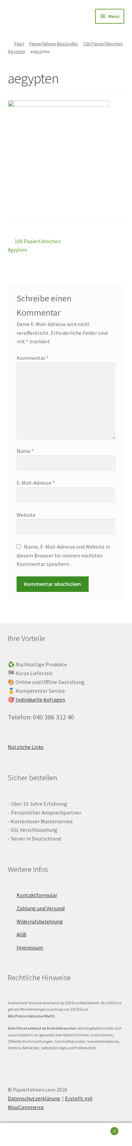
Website (26, 514)
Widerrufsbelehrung (40, 921)
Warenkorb (101, 1128)
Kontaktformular (37, 895)
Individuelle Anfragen (40, 699)
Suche (66, 1134)
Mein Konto (22, 1134)
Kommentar (33, 357)
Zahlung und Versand (41, 908)
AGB (21, 934)
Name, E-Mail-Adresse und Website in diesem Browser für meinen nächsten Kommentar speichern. (63, 555)
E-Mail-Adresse (36, 482)
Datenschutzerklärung (34, 1098)
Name (25, 451)
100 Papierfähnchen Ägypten (34, 245)
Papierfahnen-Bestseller (53, 44)
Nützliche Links (26, 746)
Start (19, 44)
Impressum (30, 947)
